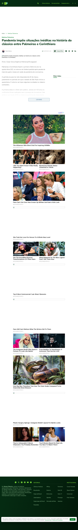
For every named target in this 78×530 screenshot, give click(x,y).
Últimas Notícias (46, 3)
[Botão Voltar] (73, 3)
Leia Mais (39, 99)
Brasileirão (37, 490)
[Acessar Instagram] (22, 482)
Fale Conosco (70, 497)
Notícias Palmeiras (13, 33)
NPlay (48, 486)
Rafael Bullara (8, 51)
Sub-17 (60, 494)
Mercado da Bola (55, 3)
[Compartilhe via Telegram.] (72, 51)
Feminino (60, 486)
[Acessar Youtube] (28, 482)
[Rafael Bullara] (3, 51)
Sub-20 (60, 490)
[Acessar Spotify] (31, 482)
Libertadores (37, 497)
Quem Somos (70, 490)
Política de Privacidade (57, 520)
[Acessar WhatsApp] (16, 482)
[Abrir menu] (2, 3)
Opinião (49, 497)
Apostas (60, 501)
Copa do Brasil (38, 494)
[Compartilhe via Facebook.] (66, 51)
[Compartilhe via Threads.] (69, 51)
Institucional (71, 482)
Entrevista (49, 494)
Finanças (60, 497)
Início (3, 33)
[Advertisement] (39, 19)
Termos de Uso (48, 520)
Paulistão (36, 505)
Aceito (72, 519)
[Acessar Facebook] (25, 482)
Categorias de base (65, 3)
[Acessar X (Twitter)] (19, 482)
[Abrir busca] (38, 3)
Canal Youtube (71, 486)
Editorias (37, 482)
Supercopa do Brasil (39, 501)
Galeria (49, 490)
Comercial (69, 494)
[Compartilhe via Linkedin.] (75, 51)
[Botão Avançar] (75, 3)
